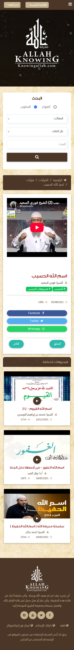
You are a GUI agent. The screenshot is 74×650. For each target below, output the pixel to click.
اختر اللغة (13, 5)
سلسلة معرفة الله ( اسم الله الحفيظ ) (37, 526)
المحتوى (26, 107)
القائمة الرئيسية (38, 5)
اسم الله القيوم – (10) (37, 409)
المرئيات (44, 180)
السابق (57, 343)
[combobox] (37, 118)
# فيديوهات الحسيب (39, 289)
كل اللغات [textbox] (57, 131)
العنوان (46, 107)
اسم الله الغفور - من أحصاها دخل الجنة (37, 467)
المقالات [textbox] (58, 118)
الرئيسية (57, 180)
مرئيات (30, 180)
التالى (16, 343)
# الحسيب (60, 289)
